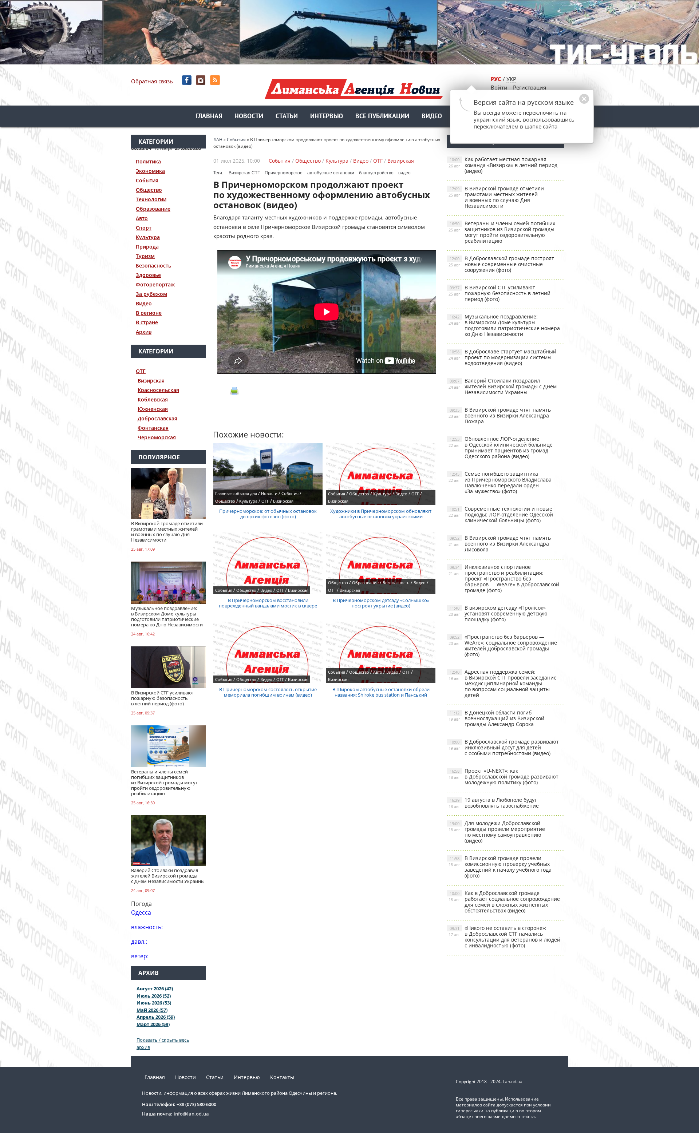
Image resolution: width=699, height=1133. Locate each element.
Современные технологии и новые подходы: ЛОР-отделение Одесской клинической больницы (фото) (501, 514)
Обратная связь (152, 81)
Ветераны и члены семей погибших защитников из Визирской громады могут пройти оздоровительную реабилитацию (502, 232)
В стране (147, 322)
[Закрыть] (573, 103)
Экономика (150, 170)
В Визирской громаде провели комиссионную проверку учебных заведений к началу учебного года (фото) (500, 867)
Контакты (282, 1077)
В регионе (149, 312)
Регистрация (529, 87)
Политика (148, 161)
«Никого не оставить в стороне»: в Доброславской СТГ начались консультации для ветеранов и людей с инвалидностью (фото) (504, 936)
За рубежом (151, 293)
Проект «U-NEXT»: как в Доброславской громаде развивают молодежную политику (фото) (503, 776)
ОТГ (141, 371)
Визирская (151, 380)
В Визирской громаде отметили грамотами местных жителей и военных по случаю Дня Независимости (496, 197)
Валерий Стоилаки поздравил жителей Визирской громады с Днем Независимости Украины (503, 386)
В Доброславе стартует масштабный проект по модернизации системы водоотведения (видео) (502, 357)
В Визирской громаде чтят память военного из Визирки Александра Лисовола (500, 543)
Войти (499, 87)
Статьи (287, 116)
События (147, 180)
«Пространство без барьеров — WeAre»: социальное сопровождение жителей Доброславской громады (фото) (503, 645)
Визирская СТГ (244, 172)
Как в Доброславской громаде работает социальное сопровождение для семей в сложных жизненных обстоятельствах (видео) (504, 902)
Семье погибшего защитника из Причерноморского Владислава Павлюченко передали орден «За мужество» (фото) (500, 482)
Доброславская (157, 418)
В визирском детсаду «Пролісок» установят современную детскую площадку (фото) (498, 613)
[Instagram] (201, 80)
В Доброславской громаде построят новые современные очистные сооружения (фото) (501, 264)
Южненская (153, 408)
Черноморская (157, 437)
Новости (248, 116)
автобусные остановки (330, 172)
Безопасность (153, 265)
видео (404, 172)
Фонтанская (153, 427)
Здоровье (148, 275)
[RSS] (216, 80)
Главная (209, 116)
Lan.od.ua (512, 1081)
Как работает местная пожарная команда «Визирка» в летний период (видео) (503, 165)
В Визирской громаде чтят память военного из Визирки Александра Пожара (500, 415)
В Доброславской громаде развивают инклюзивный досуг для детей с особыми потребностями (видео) (504, 747)
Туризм (145, 256)
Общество (149, 189)
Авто (142, 218)
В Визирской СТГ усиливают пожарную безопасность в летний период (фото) (499, 293)
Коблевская (153, 399)
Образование (153, 208)
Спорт (143, 227)
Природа (147, 246)
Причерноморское (284, 172)
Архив (143, 331)
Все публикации (382, 116)
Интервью (326, 116)
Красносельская (158, 390)
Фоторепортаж (155, 284)
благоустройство (376, 172)
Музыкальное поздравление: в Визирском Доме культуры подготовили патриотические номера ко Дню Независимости (504, 325)
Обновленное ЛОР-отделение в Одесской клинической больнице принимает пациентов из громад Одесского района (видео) (501, 447)
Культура (148, 237)
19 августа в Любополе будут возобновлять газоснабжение (494, 802)
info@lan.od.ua (191, 1113)
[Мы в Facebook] (187, 80)
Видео (432, 116)
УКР (511, 79)
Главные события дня (236, 493)
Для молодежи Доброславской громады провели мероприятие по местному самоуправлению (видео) (497, 832)
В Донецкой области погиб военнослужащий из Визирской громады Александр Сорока (496, 718)
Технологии (151, 199)
